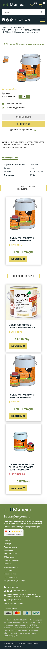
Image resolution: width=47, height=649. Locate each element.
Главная (5, 28)
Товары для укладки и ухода (14, 581)
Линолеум (7, 544)
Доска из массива (10, 577)
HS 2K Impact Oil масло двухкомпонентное (21, 239)
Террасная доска (10, 550)
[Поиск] (42, 12)
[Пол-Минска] (13, 4)
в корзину (17, 259)
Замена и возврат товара (13, 603)
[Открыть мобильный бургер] (42, 20)
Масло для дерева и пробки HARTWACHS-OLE (22, 326)
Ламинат (7, 540)
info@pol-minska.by (14, 600)
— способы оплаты (13, 103)
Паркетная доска (10, 547)
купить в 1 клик (23, 117)
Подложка (8, 564)
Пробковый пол (10, 574)
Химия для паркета (10, 30)
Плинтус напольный (11, 560)
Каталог (17, 28)
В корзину (22, 124)
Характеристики (10, 157)
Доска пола (8, 570)
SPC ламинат (9, 557)
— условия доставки (14, 107)
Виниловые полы (10, 554)
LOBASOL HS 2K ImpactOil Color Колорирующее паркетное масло (22, 467)
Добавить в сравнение (21, 129)
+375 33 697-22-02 (22, 20)
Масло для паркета (32, 30)
